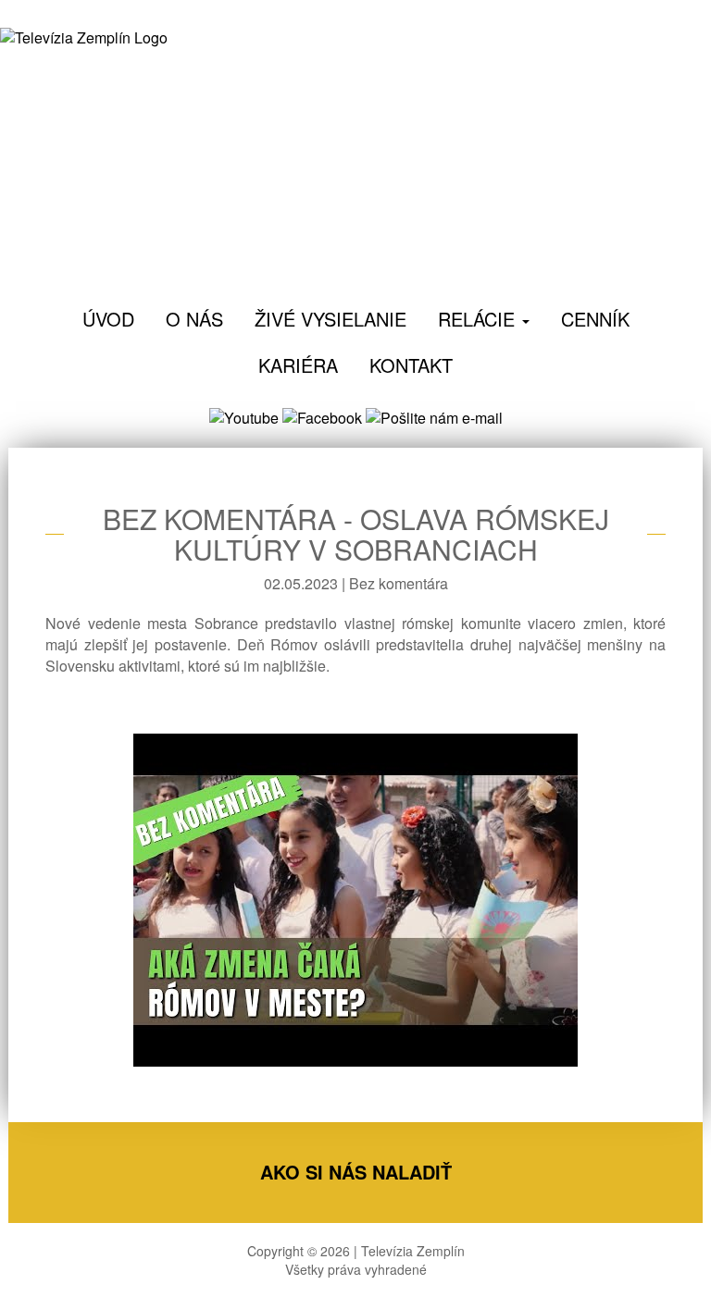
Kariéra (298, 365)
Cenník (595, 318)
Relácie (479, 318)
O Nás (194, 318)
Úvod (108, 318)
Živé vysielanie (330, 318)
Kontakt (411, 365)
